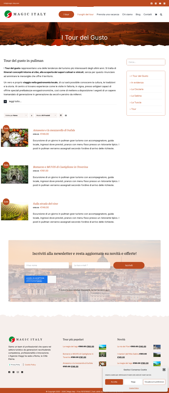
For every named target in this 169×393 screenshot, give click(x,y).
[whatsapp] (22, 372)
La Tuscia (136, 102)
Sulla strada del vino (45, 203)
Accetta (114, 382)
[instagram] (13, 372)
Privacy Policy (15, 365)
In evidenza (137, 82)
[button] (164, 369)
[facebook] (9, 372)
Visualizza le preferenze (154, 382)
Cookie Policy (134, 388)
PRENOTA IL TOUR (12, 137)
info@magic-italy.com (11, 3)
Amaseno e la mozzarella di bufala (54, 130)
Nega (133, 382)
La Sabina (136, 95)
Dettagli (15, 140)
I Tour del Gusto (139, 76)
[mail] (18, 372)
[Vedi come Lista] (65, 115)
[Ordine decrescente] (31, 115)
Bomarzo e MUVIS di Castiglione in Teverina (60, 167)
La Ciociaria (137, 89)
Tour (133, 109)
